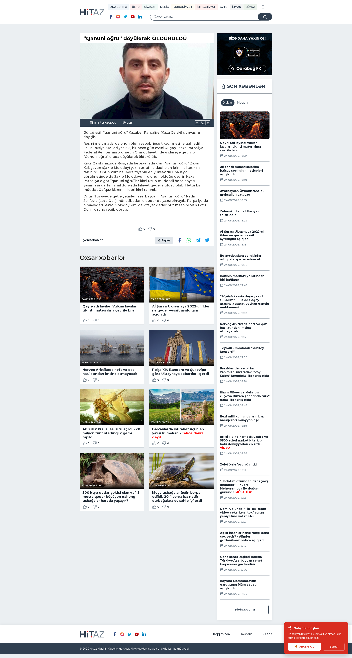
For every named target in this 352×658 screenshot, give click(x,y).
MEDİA (164, 7)
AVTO (224, 7)
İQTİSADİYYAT (206, 7)
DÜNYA (250, 7)
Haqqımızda (221, 634)
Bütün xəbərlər (244, 609)
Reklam (246, 634)
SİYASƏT (150, 7)
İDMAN (236, 7)
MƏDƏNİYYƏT (182, 7)
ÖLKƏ (136, 7)
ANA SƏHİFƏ (118, 7)
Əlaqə (267, 634)
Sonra (334, 646)
